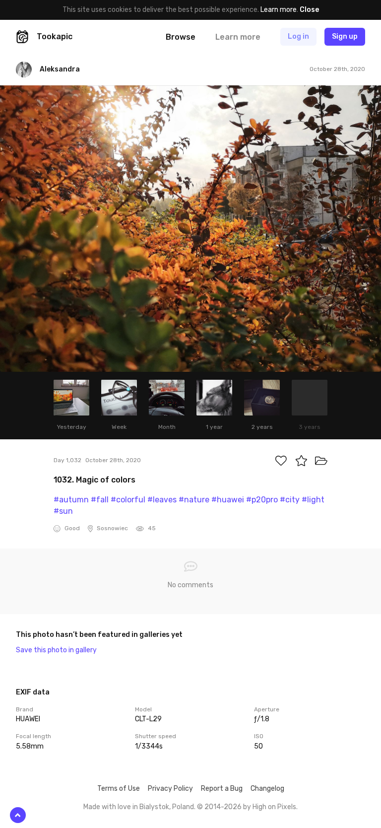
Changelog (267, 788)
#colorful (128, 499)
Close (309, 9)
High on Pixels (274, 807)
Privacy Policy (170, 788)
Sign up (345, 36)
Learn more (278, 9)
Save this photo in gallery (56, 650)
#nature (194, 499)
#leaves (162, 499)
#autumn (71, 499)
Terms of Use (118, 788)
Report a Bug (222, 788)
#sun (63, 511)
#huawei (227, 499)
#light (313, 499)
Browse (180, 37)
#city (290, 499)
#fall (100, 499)
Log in (298, 36)
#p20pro (262, 499)
